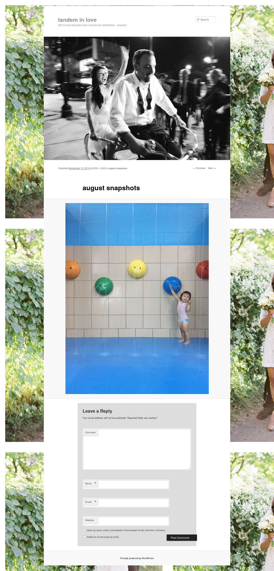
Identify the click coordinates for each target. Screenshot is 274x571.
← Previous (199, 168)
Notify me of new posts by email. (103, 536)
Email (90, 502)
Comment (90, 432)
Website (89, 520)
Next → (212, 168)
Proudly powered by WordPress (137, 558)
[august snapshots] (137, 298)
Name (90, 483)
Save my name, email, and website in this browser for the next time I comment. (126, 530)
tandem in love (77, 19)
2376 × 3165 (98, 168)
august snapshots (117, 168)
